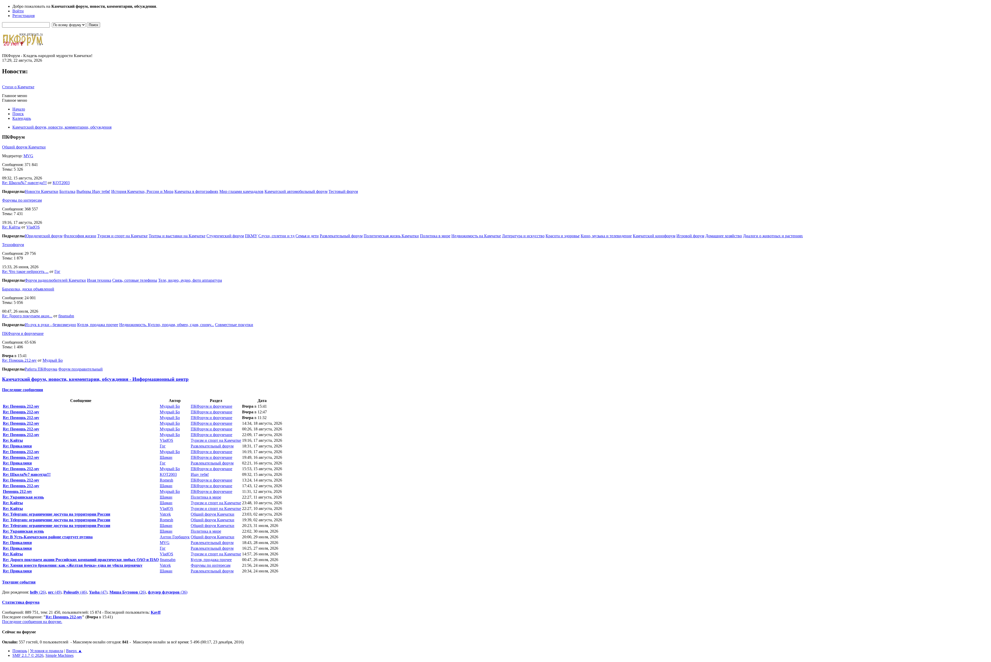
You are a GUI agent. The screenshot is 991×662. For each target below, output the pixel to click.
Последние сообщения (22, 390)
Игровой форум (690, 236)
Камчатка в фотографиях (196, 191)
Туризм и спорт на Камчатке (122, 236)
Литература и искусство (523, 236)
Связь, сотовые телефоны (134, 280)
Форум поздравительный (80, 369)
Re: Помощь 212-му (19, 360)
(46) (75, 592)
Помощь (19, 651)
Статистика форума (20, 602)
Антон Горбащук (175, 537)
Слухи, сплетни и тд (276, 236)
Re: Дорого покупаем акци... (27, 316)
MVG (28, 156)
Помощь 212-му (17, 491)
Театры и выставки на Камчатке (177, 236)
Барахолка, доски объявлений (28, 289)
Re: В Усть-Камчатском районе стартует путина (48, 537)
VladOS (33, 227)
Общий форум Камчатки (24, 147)
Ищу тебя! (101, 191)
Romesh (166, 480)
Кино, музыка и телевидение (606, 236)
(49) (54, 592)
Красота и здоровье (563, 236)
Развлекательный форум (341, 236)
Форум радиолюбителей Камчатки (55, 280)
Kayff (156, 612)
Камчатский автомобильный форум (296, 191)
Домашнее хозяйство (723, 236)
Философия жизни (79, 236)
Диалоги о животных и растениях (773, 236)
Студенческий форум (225, 236)
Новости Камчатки (41, 191)
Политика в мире (435, 236)
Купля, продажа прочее (97, 324)
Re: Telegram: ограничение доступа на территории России (56, 514)
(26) (38, 592)
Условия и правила (46, 651)
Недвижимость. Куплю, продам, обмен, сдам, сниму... (166, 324)
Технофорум (13, 244)
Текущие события (19, 582)
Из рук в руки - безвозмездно (50, 324)
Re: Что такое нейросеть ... (25, 271)
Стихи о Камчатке (18, 87)
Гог (57, 271)
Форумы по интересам (22, 200)
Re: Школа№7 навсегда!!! (24, 182)
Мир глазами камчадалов (241, 191)
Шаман (166, 457)
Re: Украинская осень (23, 497)
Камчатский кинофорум (654, 236)
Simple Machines (59, 655)
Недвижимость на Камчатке (476, 236)
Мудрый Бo (53, 360)
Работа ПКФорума (41, 369)
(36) (167, 592)
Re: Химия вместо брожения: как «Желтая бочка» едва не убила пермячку (72, 565)
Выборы (84, 191)
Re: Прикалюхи (17, 446)
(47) (98, 592)
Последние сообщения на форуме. (32, 621)
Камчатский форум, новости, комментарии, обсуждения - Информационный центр (95, 379)
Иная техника (99, 280)
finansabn (66, 316)
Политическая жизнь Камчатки (391, 236)
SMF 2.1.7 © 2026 (27, 655)
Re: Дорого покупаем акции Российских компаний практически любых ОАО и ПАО (81, 559)
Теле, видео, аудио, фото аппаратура (190, 280)
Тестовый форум (343, 191)
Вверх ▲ (74, 651)
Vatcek (165, 514)
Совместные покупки (234, 324)
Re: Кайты (11, 227)
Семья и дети (307, 236)
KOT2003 (61, 182)
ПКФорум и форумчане (23, 333)
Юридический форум (43, 236)
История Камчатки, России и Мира (142, 191)
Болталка (67, 191)
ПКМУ (251, 236)
